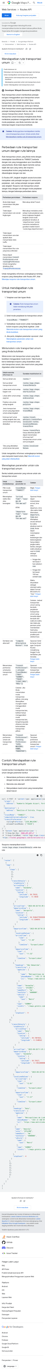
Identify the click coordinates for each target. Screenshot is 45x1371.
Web (3, 1294)
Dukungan (5, 1314)
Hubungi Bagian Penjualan (11, 1311)
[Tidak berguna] (30, 49)
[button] (21, 90)
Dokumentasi (9, 44)
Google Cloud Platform (10, 1344)
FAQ (3, 1266)
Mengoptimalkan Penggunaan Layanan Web (18, 1276)
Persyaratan (6, 1360)
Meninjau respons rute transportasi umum (18, 279)
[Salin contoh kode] (41, 796)
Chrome (5, 1336)
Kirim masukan (10, 54)
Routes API (26, 9)
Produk (12, 41)
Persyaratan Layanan (9, 1318)
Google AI (5, 1347)
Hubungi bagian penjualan (26, 15)
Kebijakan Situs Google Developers (13, 1223)
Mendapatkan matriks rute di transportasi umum (23, 137)
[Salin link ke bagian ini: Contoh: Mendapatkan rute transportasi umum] (28, 764)
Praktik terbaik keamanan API (12, 1273)
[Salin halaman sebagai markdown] (20, 63)
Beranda (4, 41)
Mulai (7, 15)
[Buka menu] (3, 2)
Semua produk (7, 1351)
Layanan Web (7, 1297)
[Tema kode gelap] (37, 796)
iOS (3, 1290)
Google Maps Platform (25, 41)
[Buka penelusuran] (34, 2)
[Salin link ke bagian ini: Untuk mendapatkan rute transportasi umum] (28, 292)
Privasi (15, 1360)
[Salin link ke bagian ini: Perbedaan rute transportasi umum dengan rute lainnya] (37, 151)
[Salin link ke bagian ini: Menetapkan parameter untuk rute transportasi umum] (24, 468)
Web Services (9, 9)
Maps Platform (26, 2)
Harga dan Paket (8, 1307)
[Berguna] (26, 49)
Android (5, 1286)
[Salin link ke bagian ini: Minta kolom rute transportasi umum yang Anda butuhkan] (25, 351)
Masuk (39, 3)
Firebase (5, 1340)
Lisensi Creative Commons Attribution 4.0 (24, 1216)
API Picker (5, 1269)
